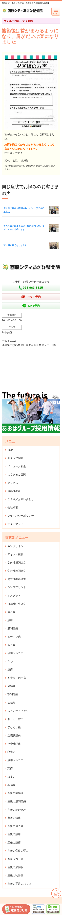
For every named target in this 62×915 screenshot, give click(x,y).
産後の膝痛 (14, 842)
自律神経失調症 (16, 603)
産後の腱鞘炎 (15, 793)
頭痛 (10, 768)
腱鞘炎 (11, 686)
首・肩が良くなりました (15, 245)
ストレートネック (18, 710)
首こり (11, 645)
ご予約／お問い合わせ (20, 499)
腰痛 (10, 620)
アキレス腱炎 (15, 554)
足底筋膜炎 (14, 735)
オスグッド (14, 595)
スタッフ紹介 (15, 458)
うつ (10, 661)
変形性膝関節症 (16, 570)
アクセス (12, 482)
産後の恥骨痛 (15, 875)
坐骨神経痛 (14, 743)
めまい (11, 776)
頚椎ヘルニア (15, 653)
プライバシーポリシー (20, 515)
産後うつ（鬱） (16, 859)
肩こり (11, 612)
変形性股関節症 (16, 562)
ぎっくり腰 (14, 727)
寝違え (11, 751)
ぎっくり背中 (15, 719)
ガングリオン (15, 546)
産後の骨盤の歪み (18, 850)
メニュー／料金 (16, 466)
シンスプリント (16, 587)
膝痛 (10, 669)
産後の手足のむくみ (19, 883)
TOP (10, 450)
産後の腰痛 (14, 834)
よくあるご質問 (16, 474)
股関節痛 (12, 628)
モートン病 (14, 636)
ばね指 (11, 702)
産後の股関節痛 (16, 801)
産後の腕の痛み (16, 809)
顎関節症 (12, 694)
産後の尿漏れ (15, 867)
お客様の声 (14, 491)
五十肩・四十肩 (16, 677)
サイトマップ (15, 524)
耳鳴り (11, 785)
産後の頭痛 (14, 817)
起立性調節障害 (16, 579)
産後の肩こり (15, 826)
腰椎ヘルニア (15, 760)
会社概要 (12, 507)
